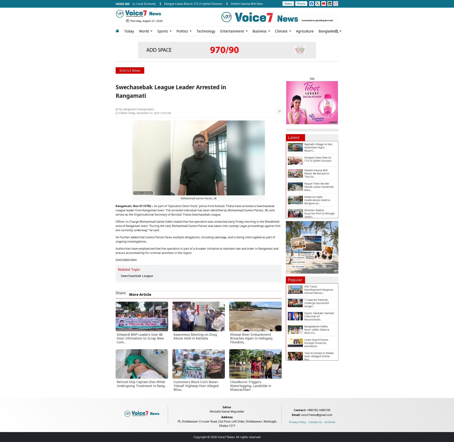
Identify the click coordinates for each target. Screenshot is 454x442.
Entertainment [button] (232, 31)
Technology (205, 31)
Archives (330, 422)
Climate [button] (281, 31)
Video (288, 4)
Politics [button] (182, 31)
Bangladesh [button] (329, 31)
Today (129, 31)
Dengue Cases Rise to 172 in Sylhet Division (175, 4)
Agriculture (305, 31)
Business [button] (260, 31)
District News (130, 70)
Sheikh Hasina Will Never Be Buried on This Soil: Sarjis (249, 4)
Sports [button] (163, 31)
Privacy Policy (297, 422)
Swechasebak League (137, 276)
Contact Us (315, 422)
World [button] (144, 31)
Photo (301, 4)
